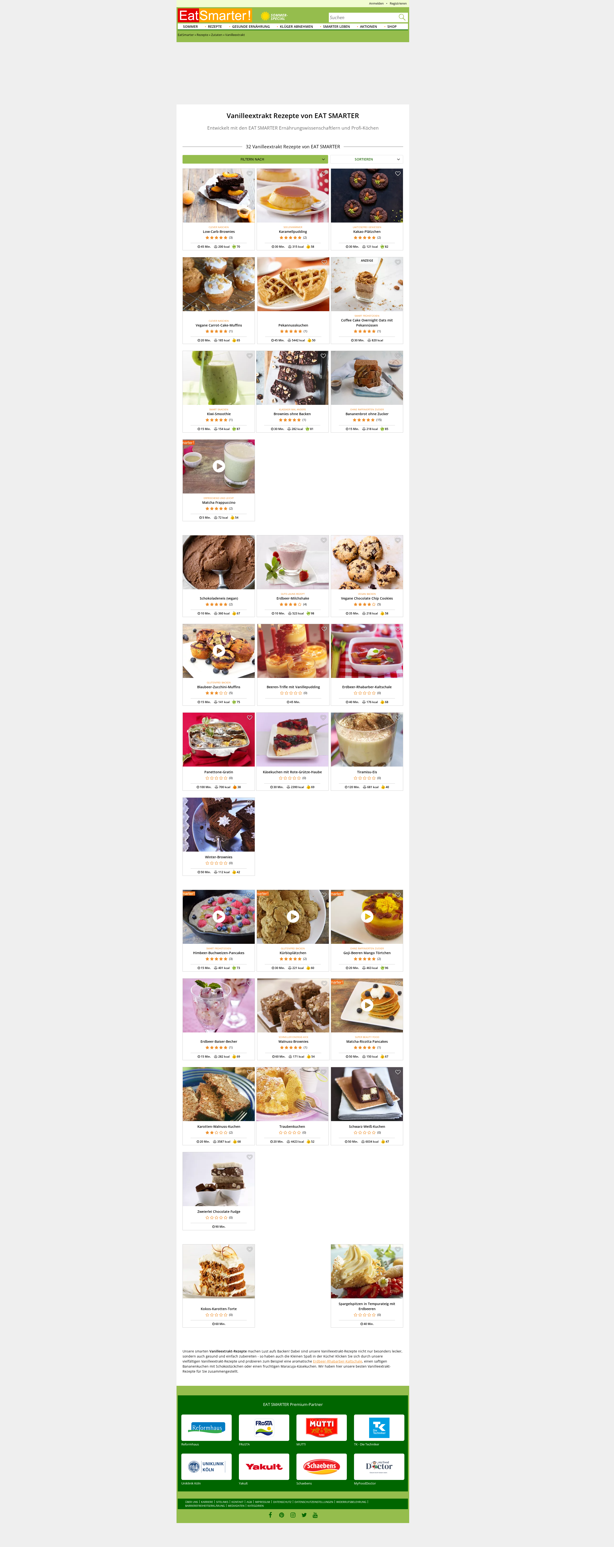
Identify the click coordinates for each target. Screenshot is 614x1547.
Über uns (191, 1502)
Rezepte (215, 26)
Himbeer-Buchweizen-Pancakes (218, 953)
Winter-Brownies (218, 857)
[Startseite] (215, 15)
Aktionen (368, 26)
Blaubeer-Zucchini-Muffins (218, 687)
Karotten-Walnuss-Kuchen (218, 1126)
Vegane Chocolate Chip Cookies (367, 598)
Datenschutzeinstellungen (314, 1502)
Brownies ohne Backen (292, 414)
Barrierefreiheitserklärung (205, 1505)
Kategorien (256, 1505)
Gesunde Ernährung (251, 26)
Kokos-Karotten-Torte (219, 1308)
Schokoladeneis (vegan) (219, 598)
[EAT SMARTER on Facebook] (270, 1515)
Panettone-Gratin (218, 772)
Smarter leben (336, 26)
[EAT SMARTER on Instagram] (293, 1515)
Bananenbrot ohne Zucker (367, 414)
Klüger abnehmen (296, 26)
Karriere (207, 1502)
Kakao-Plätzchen (367, 231)
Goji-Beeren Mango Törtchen (367, 953)
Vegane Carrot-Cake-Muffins (219, 325)
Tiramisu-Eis (367, 772)
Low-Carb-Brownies (219, 231)
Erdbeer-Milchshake (293, 598)
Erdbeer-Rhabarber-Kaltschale (367, 687)
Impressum (262, 1502)
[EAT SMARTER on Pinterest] (282, 1515)
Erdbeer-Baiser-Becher (219, 1041)
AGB (249, 1502)
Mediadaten (236, 1505)
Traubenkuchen (292, 1126)
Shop (392, 26)
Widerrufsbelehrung (351, 1502)
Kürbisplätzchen (293, 953)
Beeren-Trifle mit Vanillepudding (293, 687)
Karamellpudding (293, 231)
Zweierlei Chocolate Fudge (218, 1211)
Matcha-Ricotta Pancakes (367, 1041)
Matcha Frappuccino (219, 502)
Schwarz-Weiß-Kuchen (367, 1126)
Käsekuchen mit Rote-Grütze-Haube (292, 772)
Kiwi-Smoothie (219, 414)
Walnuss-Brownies (293, 1041)
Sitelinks (222, 1502)
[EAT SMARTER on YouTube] (315, 1515)
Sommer (190, 26)
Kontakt (237, 1502)
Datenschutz (282, 1502)
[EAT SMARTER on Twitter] (304, 1515)
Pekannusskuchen (293, 325)
